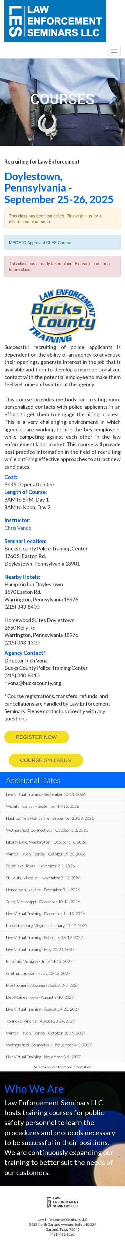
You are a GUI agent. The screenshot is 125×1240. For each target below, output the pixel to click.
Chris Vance (17, 528)
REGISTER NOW (36, 737)
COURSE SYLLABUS (45, 760)
